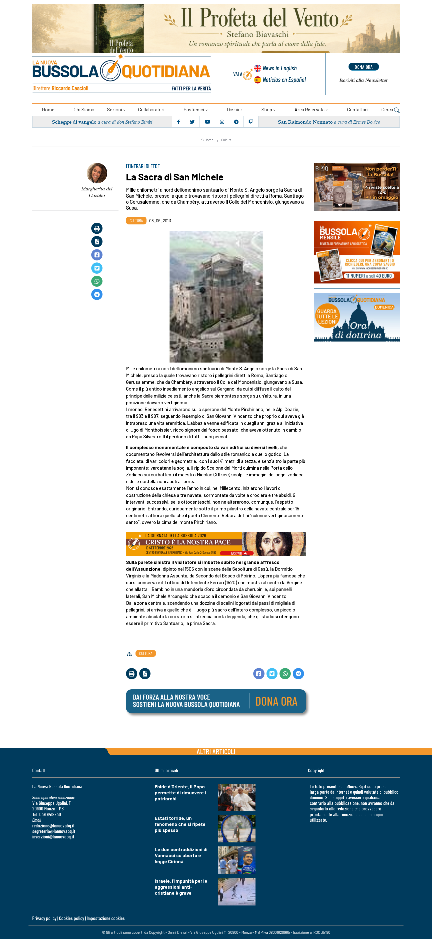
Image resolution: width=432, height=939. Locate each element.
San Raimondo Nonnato (305, 121)
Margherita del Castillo (97, 192)
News (280, 68)
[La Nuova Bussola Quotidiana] (122, 74)
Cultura (226, 140)
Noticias (284, 79)
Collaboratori (151, 109)
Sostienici (194, 109)
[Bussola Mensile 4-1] (357, 187)
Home (48, 109)
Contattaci (357, 109)
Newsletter (364, 80)
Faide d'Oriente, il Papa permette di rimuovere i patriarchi (180, 792)
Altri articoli (216, 751)
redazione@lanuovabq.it (53, 825)
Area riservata (309, 109)
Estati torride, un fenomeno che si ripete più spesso (180, 824)
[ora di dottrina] (357, 317)
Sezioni (114, 109)
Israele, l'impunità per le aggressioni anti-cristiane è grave (181, 887)
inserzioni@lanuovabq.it (53, 836)
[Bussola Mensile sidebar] (357, 252)
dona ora (364, 67)
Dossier (234, 109)
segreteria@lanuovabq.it (53, 831)
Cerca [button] (387, 109)
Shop (267, 109)
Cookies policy (71, 918)
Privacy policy (44, 918)
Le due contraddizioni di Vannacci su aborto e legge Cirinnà (181, 855)
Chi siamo (84, 109)
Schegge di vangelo (74, 121)
